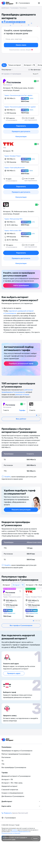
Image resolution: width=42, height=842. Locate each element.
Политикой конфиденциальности (20, 831)
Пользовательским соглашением (11, 833)
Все (4, 65)
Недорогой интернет (9, 786)
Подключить (21, 126)
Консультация (21, 136)
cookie (13, 839)
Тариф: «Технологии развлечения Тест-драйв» (20, 107)
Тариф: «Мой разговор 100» (13, 219)
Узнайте (7, 477)
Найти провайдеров (21, 285)
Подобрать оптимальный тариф (21, 363)
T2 (4, 208)
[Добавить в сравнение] (20, 591)
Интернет (6, 585)
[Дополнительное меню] (39, 3)
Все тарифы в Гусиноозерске (21, 625)
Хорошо (35, 838)
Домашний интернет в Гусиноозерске (16, 776)
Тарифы (22, 410)
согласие (22, 837)
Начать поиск (21, 45)
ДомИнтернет (5, 8)
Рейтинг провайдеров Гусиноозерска (16, 754)
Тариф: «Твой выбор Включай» (14, 167)
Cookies (14, 830)
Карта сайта (6, 806)
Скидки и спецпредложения (12, 793)
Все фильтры (35, 70)
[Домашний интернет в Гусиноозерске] (7, 3)
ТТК (4, 148)
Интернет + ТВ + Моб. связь (12, 783)
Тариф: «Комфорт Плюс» (12, 156)
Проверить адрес (13, 673)
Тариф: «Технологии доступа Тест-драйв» (18, 95)
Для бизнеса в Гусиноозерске (13, 796)
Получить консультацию (21, 510)
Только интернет (14, 65)
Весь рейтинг (21, 419)
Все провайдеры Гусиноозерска (14, 767)
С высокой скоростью (10, 790)
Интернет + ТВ (29, 65)
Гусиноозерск (14, 8)
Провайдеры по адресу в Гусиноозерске (17, 751)
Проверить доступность (21, 131)
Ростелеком (7, 85)
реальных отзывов (22, 394)
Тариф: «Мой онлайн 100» (13, 230)
